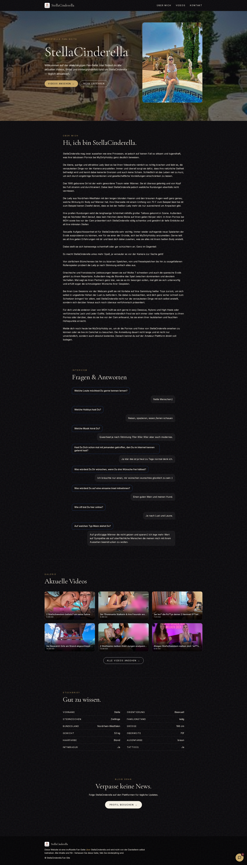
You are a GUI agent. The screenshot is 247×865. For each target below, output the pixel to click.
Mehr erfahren (94, 83)
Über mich (164, 5)
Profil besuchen (124, 804)
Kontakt (196, 5)
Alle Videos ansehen (123, 660)
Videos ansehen (61, 83)
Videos (181, 5)
